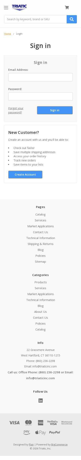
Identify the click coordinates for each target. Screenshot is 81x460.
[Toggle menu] (6, 7)
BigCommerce (59, 444)
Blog (41, 250)
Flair (31, 444)
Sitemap (40, 261)
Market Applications (40, 226)
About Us (40, 312)
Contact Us (40, 232)
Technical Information (40, 238)
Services (40, 220)
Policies (40, 256)
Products (40, 282)
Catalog (40, 214)
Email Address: (18, 70)
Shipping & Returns (40, 244)
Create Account (25, 174)
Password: (15, 89)
